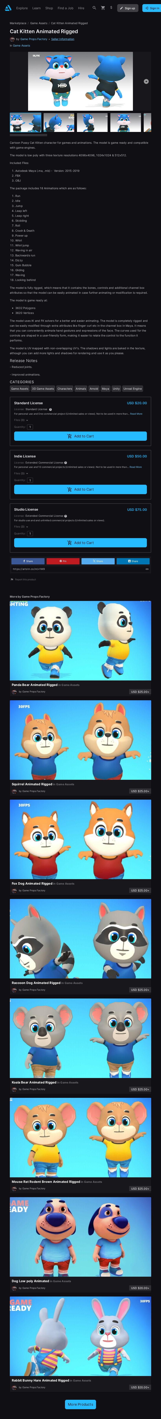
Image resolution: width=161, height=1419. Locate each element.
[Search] (94, 8)
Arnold (94, 388)
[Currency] (111, 8)
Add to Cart (84, 436)
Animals (81, 388)
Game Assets (21, 45)
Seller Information (62, 39)
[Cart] (103, 8)
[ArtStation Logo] (8, 8)
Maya (105, 388)
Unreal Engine (132, 388)
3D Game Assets (43, 388)
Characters (65, 388)
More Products (80, 1404)
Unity (116, 388)
